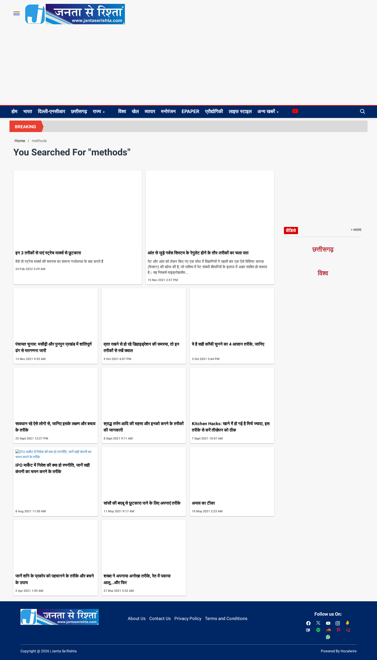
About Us (137, 618)
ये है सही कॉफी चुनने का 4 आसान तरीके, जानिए (228, 344)
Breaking (25, 126)
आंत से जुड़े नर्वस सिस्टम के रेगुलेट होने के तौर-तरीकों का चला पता (198, 252)
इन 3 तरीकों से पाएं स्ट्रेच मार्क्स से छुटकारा (48, 252)
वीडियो (291, 230)
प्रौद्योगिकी (214, 111)
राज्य (97, 111)
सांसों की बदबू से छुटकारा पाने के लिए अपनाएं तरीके (142, 503)
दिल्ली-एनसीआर (51, 111)
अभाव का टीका (203, 503)
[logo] (75, 14)
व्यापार (150, 111)
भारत (27, 111)
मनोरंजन (168, 111)
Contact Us (160, 618)
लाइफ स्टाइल (240, 111)
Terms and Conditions (226, 618)
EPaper (190, 111)
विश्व (122, 111)
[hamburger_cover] (16, 13)
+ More (356, 230)
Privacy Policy (187, 618)
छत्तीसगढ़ (79, 111)
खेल (135, 111)
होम (14, 111)
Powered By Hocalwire (338, 651)
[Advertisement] (188, 67)
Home (20, 140)
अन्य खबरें (266, 111)
